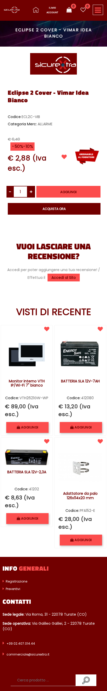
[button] (53, 63)
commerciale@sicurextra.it (27, 654)
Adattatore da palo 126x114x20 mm (80, 495)
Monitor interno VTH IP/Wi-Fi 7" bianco (27, 383)
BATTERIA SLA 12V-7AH (80, 381)
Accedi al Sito (63, 277)
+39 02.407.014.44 (20, 643)
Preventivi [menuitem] (12, 589)
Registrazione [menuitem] (16, 581)
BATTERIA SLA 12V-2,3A (26, 472)
